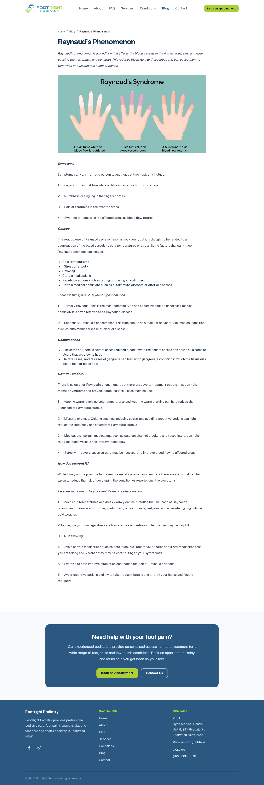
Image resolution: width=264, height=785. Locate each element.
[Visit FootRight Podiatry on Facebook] (29, 748)
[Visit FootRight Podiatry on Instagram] (39, 748)
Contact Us (154, 673)
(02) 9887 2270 (184, 756)
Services (127, 8)
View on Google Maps (189, 742)
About (98, 8)
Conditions (148, 8)
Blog (165, 8)
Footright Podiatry (42, 711)
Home (83, 8)
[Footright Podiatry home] (43, 8)
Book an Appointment (117, 673)
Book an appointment (221, 8)
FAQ (112, 8)
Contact (181, 8)
